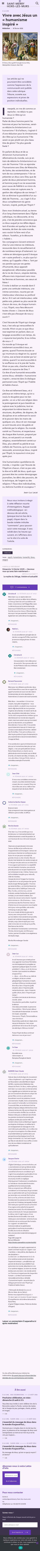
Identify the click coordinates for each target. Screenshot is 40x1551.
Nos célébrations (17, 1395)
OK (21, 1548)
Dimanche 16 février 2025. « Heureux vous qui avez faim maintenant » (18, 570)
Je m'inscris (16, 1532)
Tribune (7, 553)
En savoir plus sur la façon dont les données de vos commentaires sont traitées (19, 1376)
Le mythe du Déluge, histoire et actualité (21, 576)
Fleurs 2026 (14, 1419)
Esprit (10, 557)
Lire (6, 1414)
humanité (26, 557)
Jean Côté (15, 774)
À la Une (5, 11)
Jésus (32, 557)
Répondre (12, 624)
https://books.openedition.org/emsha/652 (22, 1242)
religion (5, 560)
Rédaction (6, 28)
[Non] (37, 1543)
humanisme (17, 557)
